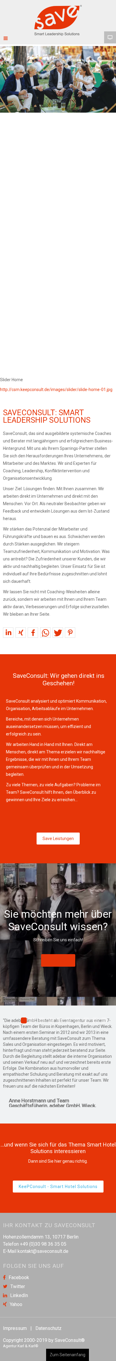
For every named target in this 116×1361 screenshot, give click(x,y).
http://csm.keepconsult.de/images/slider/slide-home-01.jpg (56, 389)
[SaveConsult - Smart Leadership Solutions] (58, 20)
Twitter (17, 1286)
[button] (8, 633)
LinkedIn (19, 1295)
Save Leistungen (58, 838)
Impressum (15, 1328)
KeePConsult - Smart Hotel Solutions (58, 1186)
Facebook (19, 1277)
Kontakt (60, 960)
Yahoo (16, 1304)
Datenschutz (48, 1328)
